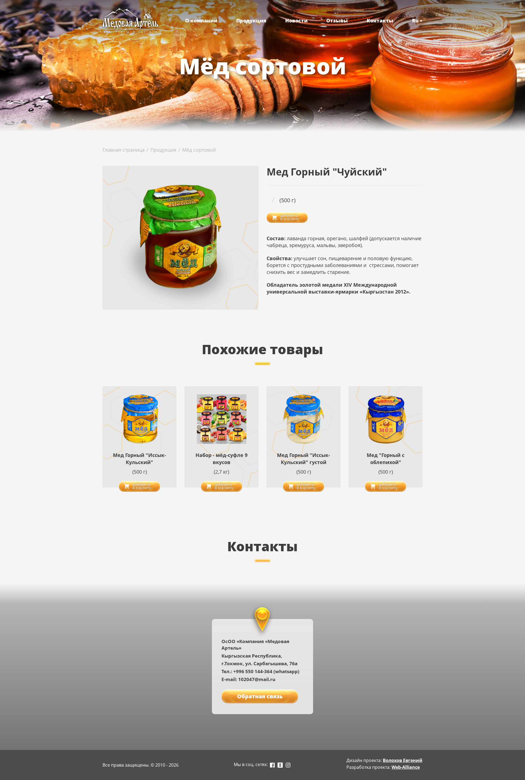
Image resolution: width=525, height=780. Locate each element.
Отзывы (337, 20)
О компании (201, 20)
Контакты (380, 20)
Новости (296, 20)
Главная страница (124, 149)
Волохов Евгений (402, 760)
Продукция (251, 20)
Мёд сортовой (199, 149)
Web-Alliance (406, 767)
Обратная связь (260, 696)
